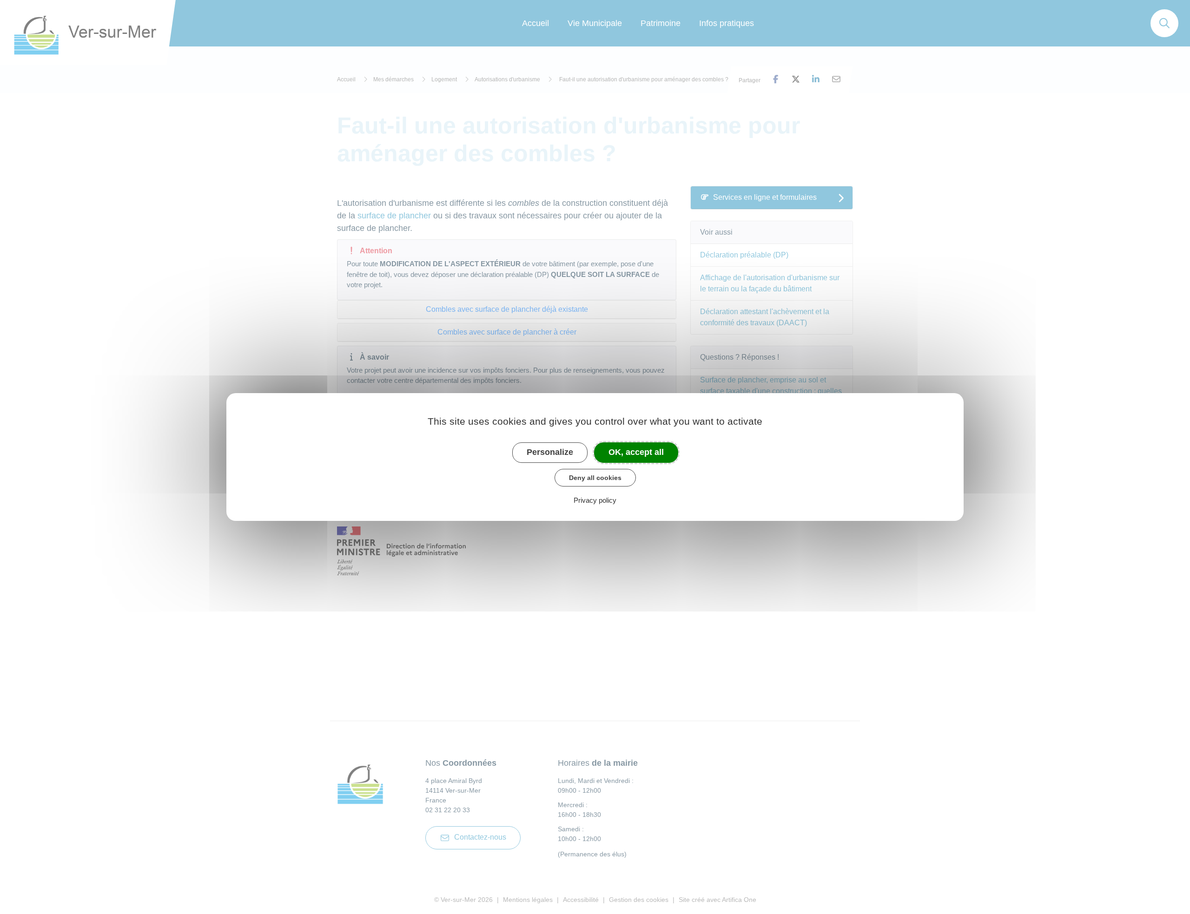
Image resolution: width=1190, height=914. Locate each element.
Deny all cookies (595, 477)
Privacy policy (595, 500)
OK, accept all (636, 452)
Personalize (550, 452)
